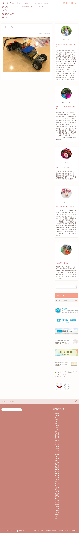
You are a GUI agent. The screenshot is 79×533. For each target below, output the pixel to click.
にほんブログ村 (60, 376)
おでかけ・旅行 (28, 3)
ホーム (19, 3)
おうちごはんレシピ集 (41, 3)
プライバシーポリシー (10, 530)
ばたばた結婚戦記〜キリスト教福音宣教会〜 (8, 10)
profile (48, 7)
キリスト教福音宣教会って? (24, 7)
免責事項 (21, 530)
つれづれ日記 (39, 7)
